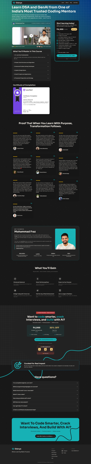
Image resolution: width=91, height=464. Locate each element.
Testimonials (54, 454)
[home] (17, 3)
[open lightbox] (31, 36)
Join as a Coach (54, 456)
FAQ (71, 2)
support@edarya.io (75, 450)
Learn (63, 2)
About (67, 2)
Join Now (75, 2)
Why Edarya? (54, 452)
